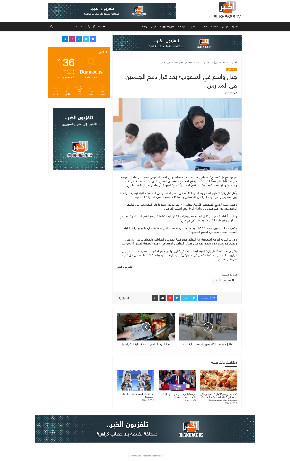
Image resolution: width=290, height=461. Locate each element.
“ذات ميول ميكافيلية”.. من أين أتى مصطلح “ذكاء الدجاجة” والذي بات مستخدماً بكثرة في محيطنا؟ (218, 396)
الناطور (215, 26)
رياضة (144, 26)
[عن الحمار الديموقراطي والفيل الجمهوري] (135, 380)
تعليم (193, 26)
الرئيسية (235, 26)
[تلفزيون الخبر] (226, 9)
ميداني (153, 26)
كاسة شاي (220, 62)
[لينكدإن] (177, 298)
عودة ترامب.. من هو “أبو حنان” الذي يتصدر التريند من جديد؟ (179, 395)
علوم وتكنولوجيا (168, 26)
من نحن (225, 26)
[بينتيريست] (170, 298)
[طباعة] (155, 298)
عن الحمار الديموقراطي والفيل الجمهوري (138, 395)
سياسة (182, 26)
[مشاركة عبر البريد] (163, 298)
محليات (204, 26)
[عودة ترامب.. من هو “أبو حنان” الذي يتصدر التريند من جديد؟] (177, 380)
